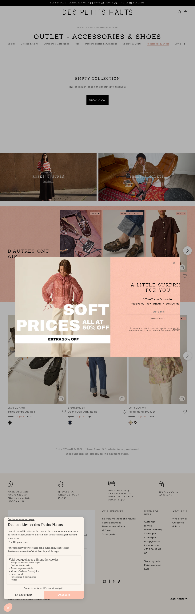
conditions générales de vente (169, 330)
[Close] (174, 263)
